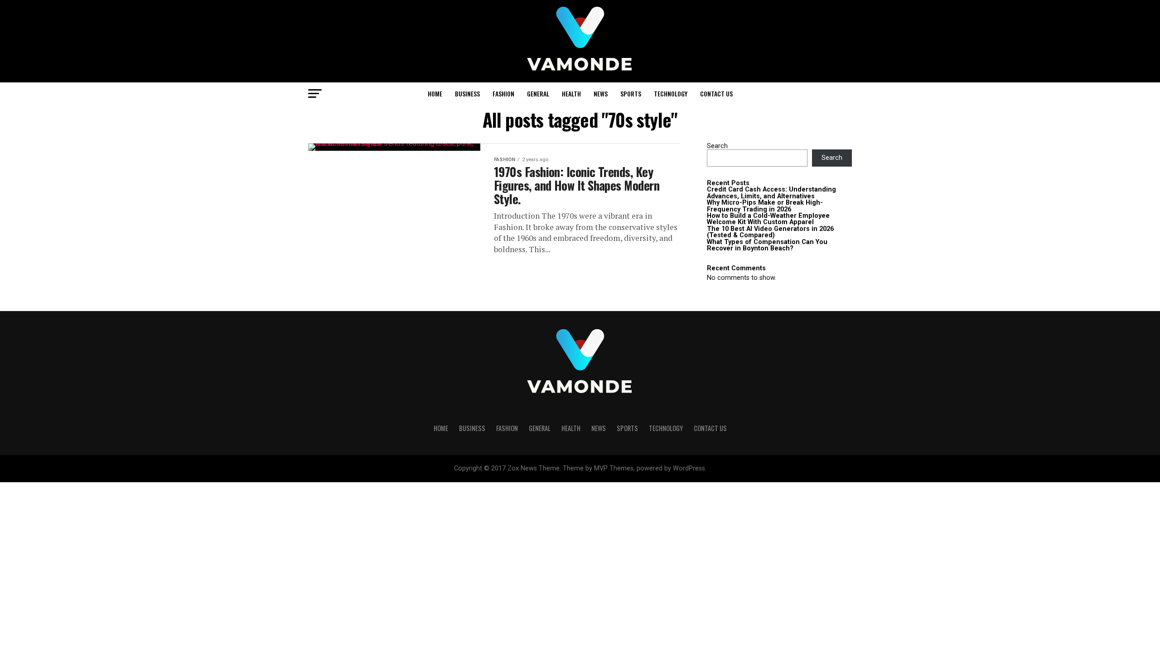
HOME (435, 93)
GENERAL (538, 93)
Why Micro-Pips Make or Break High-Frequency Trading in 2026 (765, 206)
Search (717, 146)
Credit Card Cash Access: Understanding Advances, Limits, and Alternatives (771, 193)
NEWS (601, 93)
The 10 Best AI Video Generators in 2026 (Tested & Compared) (770, 232)
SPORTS (630, 93)
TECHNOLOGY (670, 93)
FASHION (503, 93)
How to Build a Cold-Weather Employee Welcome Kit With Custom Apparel (768, 219)
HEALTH (571, 93)
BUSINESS (467, 93)
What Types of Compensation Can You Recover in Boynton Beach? (767, 245)
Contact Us (716, 93)
